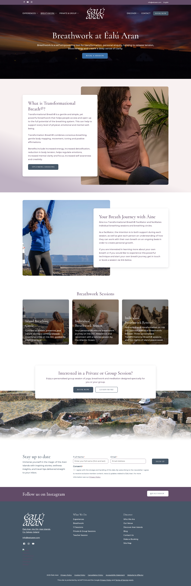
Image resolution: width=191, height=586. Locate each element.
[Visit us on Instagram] (28, 544)
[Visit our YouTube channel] (33, 544)
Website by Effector (135, 575)
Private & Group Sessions (84, 531)
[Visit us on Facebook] (24, 544)
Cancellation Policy (95, 575)
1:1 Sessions (78, 527)
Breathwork (78, 523)
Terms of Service (122, 580)
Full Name (79, 457)
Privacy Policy (94, 477)
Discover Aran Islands (133, 527)
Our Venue (128, 523)
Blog (125, 531)
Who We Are (129, 519)
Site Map (127, 543)
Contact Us (128, 535)
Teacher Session (80, 535)
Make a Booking (130, 539)
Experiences (78, 519)
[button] (95, 56)
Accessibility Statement (115, 575)
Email (114, 457)
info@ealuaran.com (31, 538)
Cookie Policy (79, 575)
